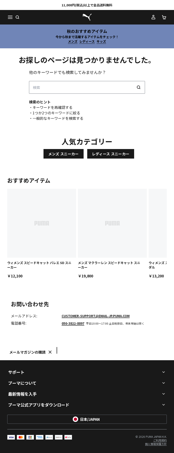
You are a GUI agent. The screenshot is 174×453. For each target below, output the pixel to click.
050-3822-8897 (73, 323)
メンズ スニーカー (63, 154)
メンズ (72, 41)
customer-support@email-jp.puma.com (96, 315)
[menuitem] (160, 440)
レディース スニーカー (111, 154)
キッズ (101, 41)
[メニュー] (9, 17)
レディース (87, 41)
